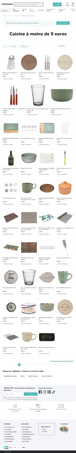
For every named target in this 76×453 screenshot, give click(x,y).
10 (50, 365)
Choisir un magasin (63, 23)
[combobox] (29, 4)
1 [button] (19, 365)
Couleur (14, 46)
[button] (15, 364)
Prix (6, 46)
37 (57, 365)
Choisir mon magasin (8, 78)
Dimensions (24, 46)
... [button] (53, 365)
